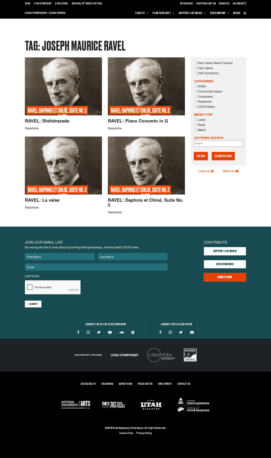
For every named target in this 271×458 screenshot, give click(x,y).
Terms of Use (126, 433)
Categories (204, 81)
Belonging (107, 384)
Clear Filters (223, 156)
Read (201, 125)
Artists (202, 86)
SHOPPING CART (204, 3)
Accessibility (88, 384)
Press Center (145, 384)
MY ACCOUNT (186, 3)
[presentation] (53, 287)
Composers (205, 96)
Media (236, 13)
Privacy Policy (144, 433)
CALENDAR (238, 3)
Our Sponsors (225, 264)
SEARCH (223, 3)
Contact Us (183, 384)
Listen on (204, 171)
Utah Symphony (42, 3)
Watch (202, 130)
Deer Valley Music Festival (87, 3)
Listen (202, 120)
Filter (201, 156)
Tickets (140, 13)
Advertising (125, 384)
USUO (27, 3)
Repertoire (205, 101)
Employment (165, 384)
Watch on (229, 171)
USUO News (206, 106)
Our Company (218, 13)
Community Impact (210, 91)
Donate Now (225, 277)
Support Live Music (190, 13)
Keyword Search (208, 138)
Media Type (203, 114)
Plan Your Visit (161, 13)
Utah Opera (61, 3)
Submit (33, 304)
